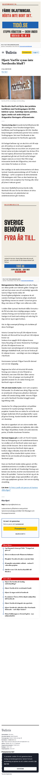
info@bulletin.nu (12, 740)
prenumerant (20, 524)
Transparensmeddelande (25, 46)
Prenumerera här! (8, 752)
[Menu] (3, 52)
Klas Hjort (5, 72)
